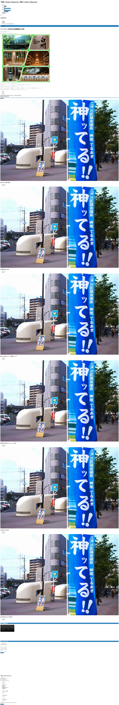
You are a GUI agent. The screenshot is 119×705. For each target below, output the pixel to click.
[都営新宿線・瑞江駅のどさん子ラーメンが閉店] (59, 441)
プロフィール (4, 5)
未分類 (3, 26)
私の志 (5, 6)
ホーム (3, 4)
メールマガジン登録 (7, 10)
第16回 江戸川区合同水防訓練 (5, 182)
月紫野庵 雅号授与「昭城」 (4, 269)
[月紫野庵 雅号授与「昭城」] (59, 267)
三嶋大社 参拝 (4, 695)
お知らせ (3, 7)
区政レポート (6, 11)
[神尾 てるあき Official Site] (18, 2)
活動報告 (3, 9)
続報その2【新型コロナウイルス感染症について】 (8, 356)
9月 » (5, 651)
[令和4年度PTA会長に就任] (59, 528)
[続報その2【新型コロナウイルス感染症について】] (59, 354)
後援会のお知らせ (5, 12)
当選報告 (3, 13)
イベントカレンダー (7, 8)
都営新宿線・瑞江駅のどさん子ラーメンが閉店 (8, 443)
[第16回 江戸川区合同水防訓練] (59, 180)
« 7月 (1, 651)
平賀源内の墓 (4, 699)
